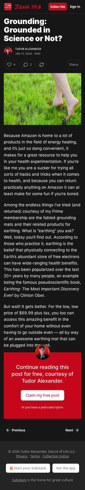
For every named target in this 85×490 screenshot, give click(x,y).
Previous (18, 430)
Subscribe (57, 7)
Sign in (75, 7)
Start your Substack (30, 468)
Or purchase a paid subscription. (42, 407)
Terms (35, 456)
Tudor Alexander (28, 49)
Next (69, 430)
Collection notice (56, 456)
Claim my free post (42, 395)
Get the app (65, 468)
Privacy (21, 456)
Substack (19, 480)
